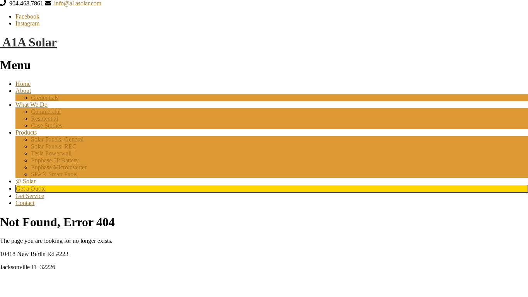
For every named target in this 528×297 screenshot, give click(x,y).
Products (26, 132)
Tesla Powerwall (51, 153)
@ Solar (25, 181)
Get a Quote (31, 188)
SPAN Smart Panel (54, 174)
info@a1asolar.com (77, 3)
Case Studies (46, 125)
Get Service (29, 196)
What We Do (31, 104)
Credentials (44, 97)
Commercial (46, 111)
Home (23, 83)
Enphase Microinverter (59, 167)
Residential (44, 118)
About (23, 90)
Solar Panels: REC (54, 146)
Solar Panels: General (57, 139)
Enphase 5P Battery (55, 160)
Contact (24, 203)
